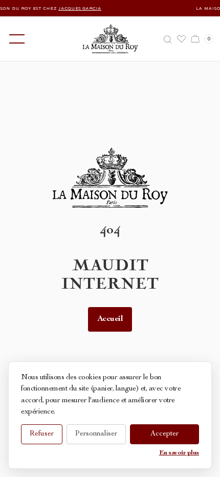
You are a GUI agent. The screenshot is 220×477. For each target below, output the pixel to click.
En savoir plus (179, 453)
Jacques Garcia (76, 8)
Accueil (110, 319)
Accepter (164, 434)
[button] (15, 39)
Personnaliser (96, 434)
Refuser (42, 434)
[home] (110, 38)
